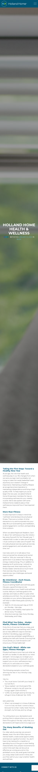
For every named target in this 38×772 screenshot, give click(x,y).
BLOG (19, 239)
